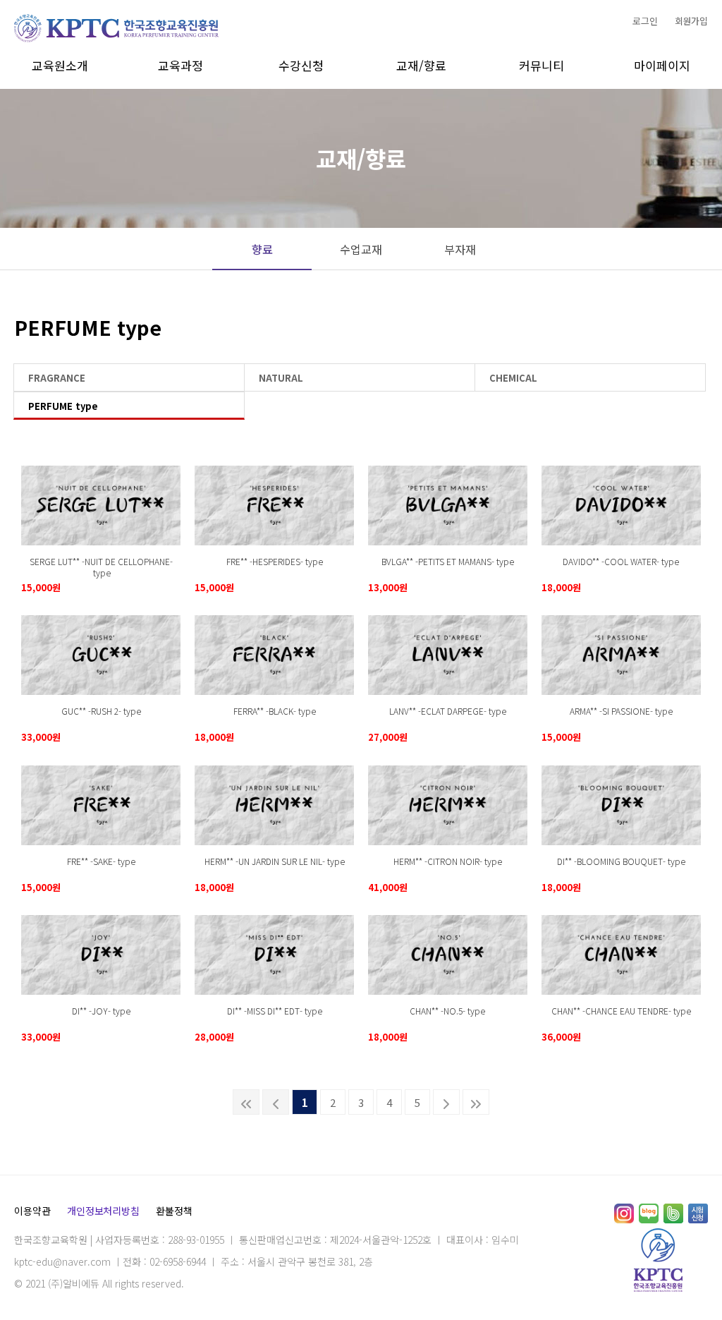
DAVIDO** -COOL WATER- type (621, 561)
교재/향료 (421, 65)
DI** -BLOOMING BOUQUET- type (621, 861)
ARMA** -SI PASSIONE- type (621, 711)
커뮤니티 (541, 65)
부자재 (460, 249)
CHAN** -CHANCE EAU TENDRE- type (621, 1011)
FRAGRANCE (56, 378)
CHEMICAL (513, 378)
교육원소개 (60, 65)
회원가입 (691, 21)
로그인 (644, 21)
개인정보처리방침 (103, 1211)
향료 (262, 249)
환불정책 (174, 1211)
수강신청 (301, 65)
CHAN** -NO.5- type (447, 1011)
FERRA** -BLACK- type (274, 711)
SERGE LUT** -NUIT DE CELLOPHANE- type (101, 567)
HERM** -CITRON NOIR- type (447, 861)
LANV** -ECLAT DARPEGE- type (447, 711)
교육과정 (180, 65)
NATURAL (281, 378)
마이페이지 (662, 65)
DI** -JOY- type (101, 1011)
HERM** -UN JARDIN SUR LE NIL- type (274, 861)
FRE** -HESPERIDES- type (274, 561)
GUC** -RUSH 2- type (101, 711)
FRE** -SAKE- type (101, 861)
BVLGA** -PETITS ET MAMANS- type (447, 561)
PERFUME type (63, 406)
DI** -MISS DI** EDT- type (274, 1011)
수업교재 (361, 249)
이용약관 (32, 1211)
